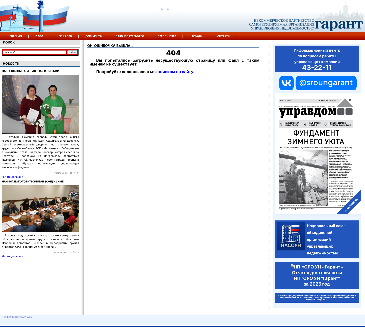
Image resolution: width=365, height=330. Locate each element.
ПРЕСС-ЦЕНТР (167, 36)
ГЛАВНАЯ (16, 36)
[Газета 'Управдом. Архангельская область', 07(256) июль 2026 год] (318, 153)
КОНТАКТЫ (223, 36)
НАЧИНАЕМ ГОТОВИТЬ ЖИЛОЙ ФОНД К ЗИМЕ (33, 181)
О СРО (39, 36)
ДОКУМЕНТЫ (93, 36)
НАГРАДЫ (196, 36)
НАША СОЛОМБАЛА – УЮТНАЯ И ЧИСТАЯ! (30, 71)
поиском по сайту (175, 71)
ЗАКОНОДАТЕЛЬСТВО (130, 36)
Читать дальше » (13, 176)
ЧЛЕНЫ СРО (64, 36)
